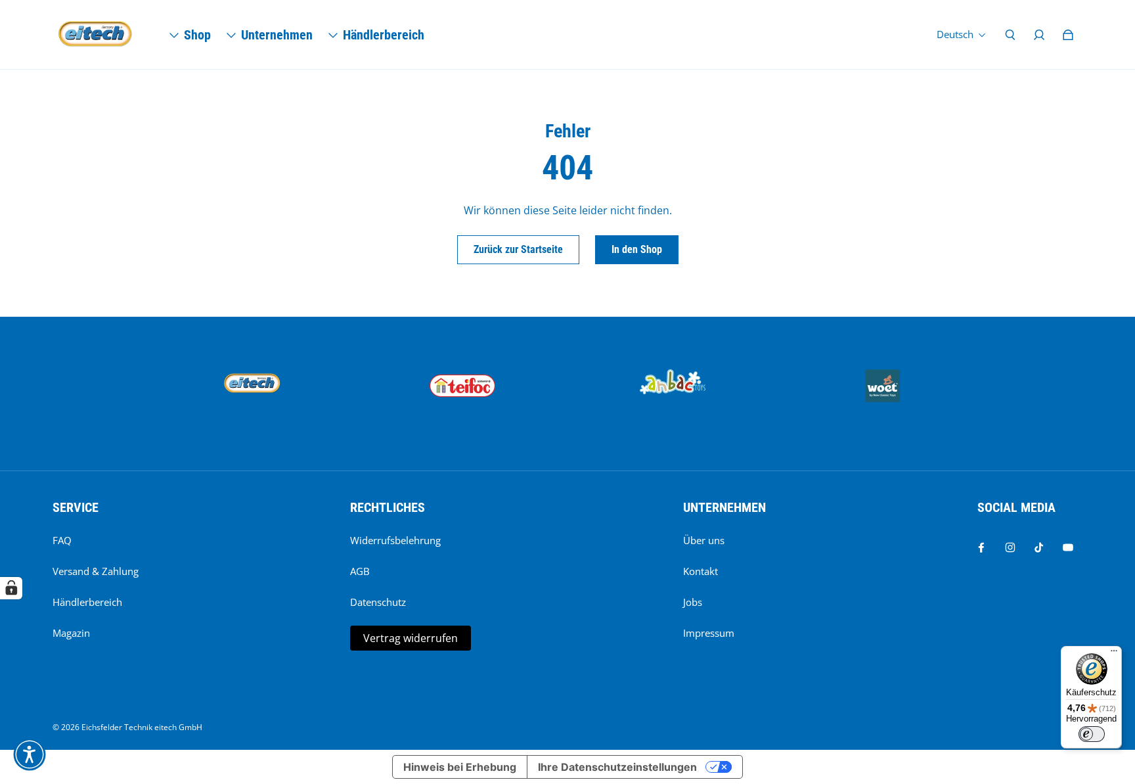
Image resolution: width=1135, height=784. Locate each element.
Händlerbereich (87, 602)
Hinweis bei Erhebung (459, 766)
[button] (29, 754)
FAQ (62, 540)
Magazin (71, 633)
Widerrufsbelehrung (395, 540)
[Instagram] (1010, 547)
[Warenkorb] (1068, 34)
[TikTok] (1039, 547)
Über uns (703, 540)
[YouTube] (1068, 547)
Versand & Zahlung (96, 571)
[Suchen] (1010, 34)
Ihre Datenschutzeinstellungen (617, 766)
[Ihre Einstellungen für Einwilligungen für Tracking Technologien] (11, 588)
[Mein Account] (1039, 34)
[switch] (1092, 734)
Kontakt (700, 571)
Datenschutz (378, 602)
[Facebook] (981, 547)
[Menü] (1114, 654)
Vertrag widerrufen (410, 638)
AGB (360, 571)
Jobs (692, 602)
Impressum (708, 633)
